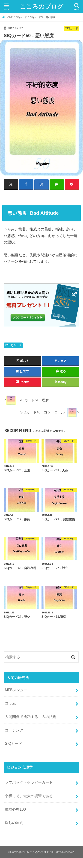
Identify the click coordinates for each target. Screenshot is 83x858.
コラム (10, 703)
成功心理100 (15, 809)
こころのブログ (41, 6)
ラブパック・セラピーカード (29, 782)
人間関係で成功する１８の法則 (30, 717)
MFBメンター (16, 690)
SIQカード (15, 345)
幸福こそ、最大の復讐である (29, 796)
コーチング (14, 730)
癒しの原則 (14, 822)
